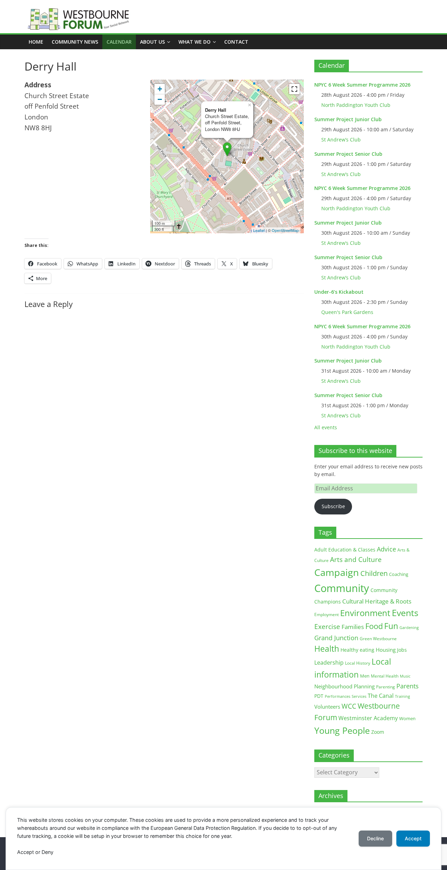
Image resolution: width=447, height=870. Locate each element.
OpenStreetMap (285, 230)
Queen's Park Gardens (347, 312)
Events (405, 613)
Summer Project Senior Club (348, 154)
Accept (413, 838)
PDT (318, 696)
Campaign (336, 572)
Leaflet (259, 230)
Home (36, 41)
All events (325, 427)
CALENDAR (119, 41)
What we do (194, 41)
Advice (386, 549)
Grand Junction (336, 638)
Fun (391, 625)
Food (374, 626)
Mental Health (384, 676)
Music (405, 676)
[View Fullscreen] (294, 89)
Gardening (409, 627)
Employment (326, 614)
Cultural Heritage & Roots (376, 601)
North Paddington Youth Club (355, 105)
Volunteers (327, 706)
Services (359, 696)
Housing (386, 649)
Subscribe (333, 506)
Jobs (402, 649)
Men (364, 676)
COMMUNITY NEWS (75, 41)
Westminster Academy (368, 718)
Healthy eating (357, 649)
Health (326, 648)
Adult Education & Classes (344, 549)
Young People (342, 730)
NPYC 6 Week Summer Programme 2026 (362, 84)
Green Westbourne (378, 638)
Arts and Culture (356, 559)
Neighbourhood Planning (344, 686)
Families (353, 627)
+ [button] (159, 89)
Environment (365, 613)
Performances (337, 696)
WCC (349, 706)
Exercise (327, 626)
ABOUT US (152, 41)
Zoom (377, 732)
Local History (357, 663)
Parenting (385, 687)
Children (374, 573)
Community (341, 588)
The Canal (381, 696)
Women (407, 718)
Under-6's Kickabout (339, 291)
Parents (407, 686)
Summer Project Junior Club (348, 119)
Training (402, 696)
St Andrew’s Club (341, 139)
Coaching (398, 574)
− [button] (159, 99)
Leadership (329, 662)
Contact (236, 41)
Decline (375, 838)
